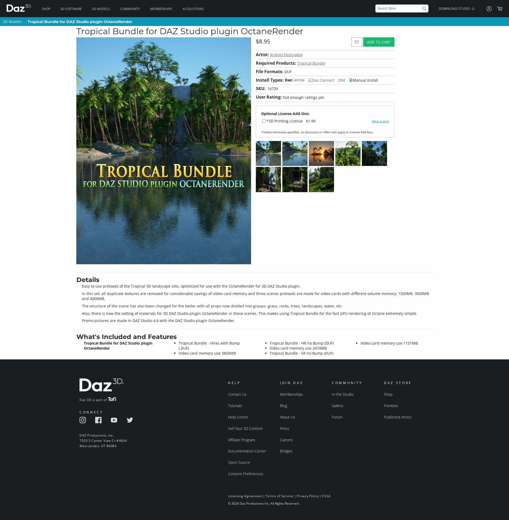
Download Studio (455, 8)
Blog (283, 405)
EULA (326, 496)
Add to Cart (379, 42)
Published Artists (398, 417)
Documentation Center (247, 450)
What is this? (380, 121)
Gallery (337, 405)
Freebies (391, 405)
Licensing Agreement (245, 496)
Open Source (239, 462)
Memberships (161, 9)
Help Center (238, 417)
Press (284, 428)
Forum (337, 417)
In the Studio (342, 394)
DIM (341, 80)
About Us (287, 417)
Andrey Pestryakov (286, 54)
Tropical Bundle (311, 63)
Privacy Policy (308, 496)
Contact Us (237, 394)
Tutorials (235, 405)
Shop (46, 9)
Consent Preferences (245, 473)
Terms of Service (279, 496)
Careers (286, 439)
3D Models (101, 9)
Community (130, 9)
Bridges (286, 450)
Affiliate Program (241, 439)
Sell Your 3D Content (245, 428)
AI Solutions (193, 9)
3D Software (71, 9)
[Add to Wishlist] (356, 42)
